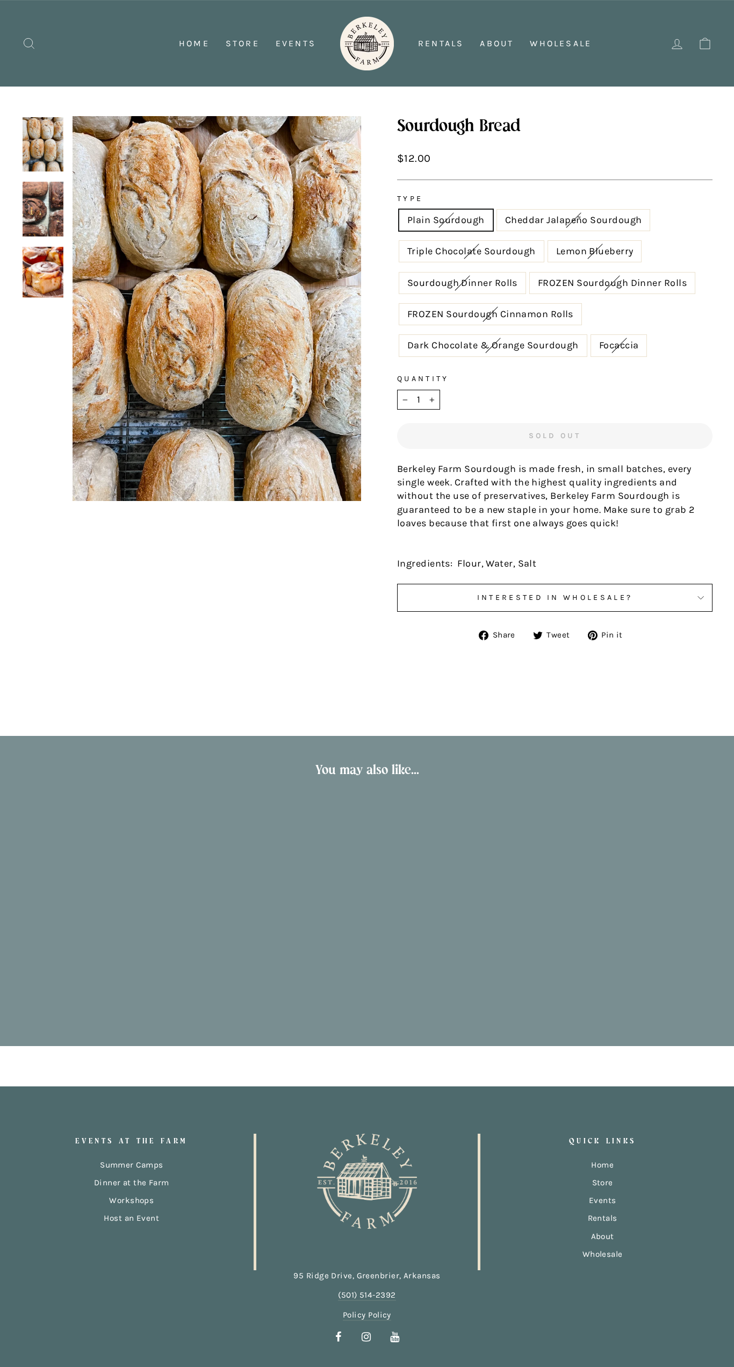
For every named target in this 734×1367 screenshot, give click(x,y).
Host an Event (131, 1218)
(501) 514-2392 (366, 1295)
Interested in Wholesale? (555, 597)
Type (410, 198)
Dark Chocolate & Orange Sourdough (493, 345)
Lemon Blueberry (595, 251)
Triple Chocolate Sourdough (471, 251)
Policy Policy (367, 1315)
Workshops (131, 1200)
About (497, 43)
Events (296, 43)
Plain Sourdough (446, 220)
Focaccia (619, 345)
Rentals (441, 43)
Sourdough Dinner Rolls (462, 283)
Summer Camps (131, 1165)
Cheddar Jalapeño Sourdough (573, 220)
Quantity (423, 378)
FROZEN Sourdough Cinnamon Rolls (490, 314)
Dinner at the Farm (131, 1182)
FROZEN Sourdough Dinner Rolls (612, 283)
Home (194, 43)
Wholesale (561, 43)
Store (243, 43)
